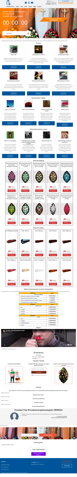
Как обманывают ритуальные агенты (8, 349)
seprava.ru (14, 472)
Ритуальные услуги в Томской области (38, 426)
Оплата (25, 6)
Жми (28, 33)
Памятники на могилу (5, 464)
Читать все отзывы (3, 425)
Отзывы (30, 6)
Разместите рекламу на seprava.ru (38, 453)
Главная (19, 426)
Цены (22, 6)
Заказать (14, 67)
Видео (34, 6)
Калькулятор (65, 1)
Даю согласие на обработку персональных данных (39, 375)
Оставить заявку (67, 461)
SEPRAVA (3, 461)
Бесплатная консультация (66, 3)
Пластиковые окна (4, 467)
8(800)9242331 (51, 1)
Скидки (17, 6)
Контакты (39, 6)
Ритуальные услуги (10, 6)
